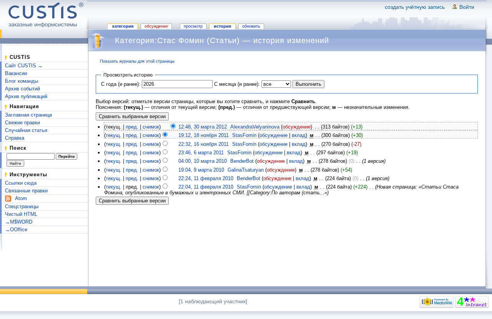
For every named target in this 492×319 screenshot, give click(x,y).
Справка (14, 138)
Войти (466, 7)
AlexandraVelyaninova (254, 127)
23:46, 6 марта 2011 (201, 152)
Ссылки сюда (21, 183)
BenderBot (242, 161)
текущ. (113, 135)
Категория (122, 26)
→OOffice (16, 229)
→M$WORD (18, 222)
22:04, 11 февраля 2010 (205, 187)
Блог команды (21, 81)
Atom (21, 198)
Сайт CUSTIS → (24, 65)
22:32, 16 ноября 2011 (203, 144)
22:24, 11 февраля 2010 (205, 178)
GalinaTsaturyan (246, 170)
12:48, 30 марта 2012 (202, 127)
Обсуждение (156, 26)
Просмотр (193, 26)
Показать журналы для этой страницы (137, 61)
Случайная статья (26, 130)
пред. (132, 127)
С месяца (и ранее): (237, 84)
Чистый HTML (21, 214)
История (222, 26)
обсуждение (297, 127)
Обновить (251, 26)
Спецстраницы (21, 206)
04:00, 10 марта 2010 (202, 161)
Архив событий (22, 89)
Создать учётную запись (415, 7)
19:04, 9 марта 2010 (201, 170)
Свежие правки (22, 122)
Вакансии (16, 73)
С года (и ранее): (120, 84)
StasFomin (244, 135)
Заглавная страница (28, 115)
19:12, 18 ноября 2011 (203, 135)
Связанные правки (26, 191)
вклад (299, 135)
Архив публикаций (26, 96)
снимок (151, 127)
